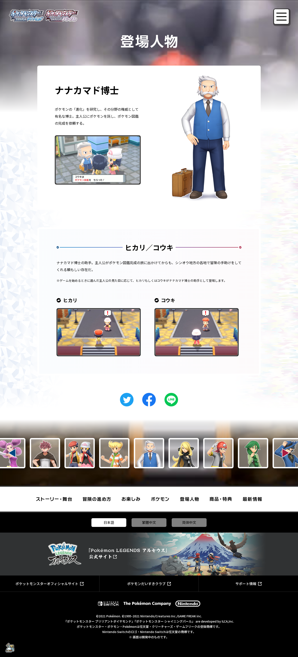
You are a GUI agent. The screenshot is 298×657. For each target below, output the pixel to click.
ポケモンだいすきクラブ (146, 583)
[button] (12, 453)
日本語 (109, 522)
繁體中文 (149, 522)
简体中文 (189, 522)
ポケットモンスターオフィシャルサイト (46, 583)
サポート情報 (245, 583)
